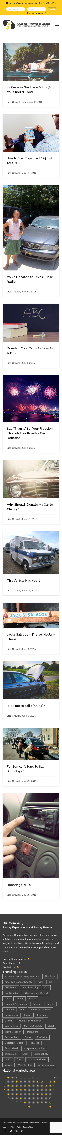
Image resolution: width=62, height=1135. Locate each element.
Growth (9, 1020)
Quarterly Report (14, 1043)
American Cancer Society (18, 982)
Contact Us (10, 967)
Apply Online (10, 963)
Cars (7, 998)
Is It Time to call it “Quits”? (26, 706)
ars (50, 982)
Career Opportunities (15, 959)
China (32, 998)
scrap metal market (34, 1048)
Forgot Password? (36, 13)
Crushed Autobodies (16, 1004)
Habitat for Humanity (29, 1020)
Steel (25, 1054)
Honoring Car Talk (20, 885)
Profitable (42, 1037)
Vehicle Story (25, 1065)
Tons (19, 1059)
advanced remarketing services (22, 976)
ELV (22, 1009)
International (11, 1026)
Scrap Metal (11, 1048)
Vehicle (8, 1065)
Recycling (34, 1043)
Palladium (32, 1031)
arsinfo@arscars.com (21, 3)
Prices (27, 1037)
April (40, 982)
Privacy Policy (16, 1127)
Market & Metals (33, 1026)
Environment (11, 1015)
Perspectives (12, 1037)
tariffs (8, 1059)
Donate (50, 1004)
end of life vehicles (40, 1009)
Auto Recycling (30, 987)
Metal (51, 1026)
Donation (9, 1009)
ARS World (11, 987)
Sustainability (41, 1054)
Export (27, 1015)
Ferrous (41, 1015)
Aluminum (50, 976)
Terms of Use (28, 1127)
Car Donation (12, 993)
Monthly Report (13, 1031)
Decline (37, 1004)
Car (46, 987)
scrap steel (11, 1054)
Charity (19, 998)
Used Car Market (37, 1059)
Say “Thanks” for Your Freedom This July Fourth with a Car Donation (30, 433)
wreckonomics (46, 1065)
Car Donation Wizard (36, 993)
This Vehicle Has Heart (23, 580)
